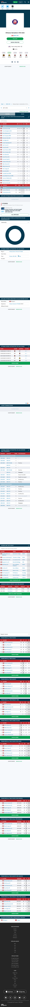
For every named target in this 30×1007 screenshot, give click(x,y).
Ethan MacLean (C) (6, 133)
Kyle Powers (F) (5, 564)
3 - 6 (26, 360)
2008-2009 (3, 505)
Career (15, 986)
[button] (15, 38)
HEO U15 (16, 35)
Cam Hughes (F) (7, 711)
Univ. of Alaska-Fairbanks (16, 565)
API (15, 981)
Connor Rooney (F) (7, 890)
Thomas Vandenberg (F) (7, 557)
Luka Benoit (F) (5, 570)
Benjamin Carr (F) (5, 562)
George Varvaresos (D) (8, 707)
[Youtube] (19, 997)
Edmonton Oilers (15, 961)
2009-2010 (3, 503)
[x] (15, 62)
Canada (15, 930)
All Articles (15, 214)
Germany (15, 935)
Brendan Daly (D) (6, 159)
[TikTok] (24, 997)
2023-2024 (3, 463)
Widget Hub (15, 972)
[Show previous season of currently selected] (1, 108)
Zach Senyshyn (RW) (7, 135)
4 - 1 (26, 351)
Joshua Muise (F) (7, 644)
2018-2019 (3, 479)
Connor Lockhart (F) (8, 642)
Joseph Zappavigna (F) (7, 142)
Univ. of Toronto (16, 575)
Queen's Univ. (15, 570)
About (15, 974)
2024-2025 (3, 460)
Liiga (15, 950)
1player (18, 920)
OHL (23, 562)
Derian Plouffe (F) (7, 652)
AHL (15, 948)
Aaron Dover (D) (7, 704)
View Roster (10, 588)
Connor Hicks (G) (6, 190)
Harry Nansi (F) (7, 693)
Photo (15, 979)
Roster (7, 114)
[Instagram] (15, 997)
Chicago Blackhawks (15, 958)
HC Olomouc (15, 572)
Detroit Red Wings (15, 960)
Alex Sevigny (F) (6, 168)
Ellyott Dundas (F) (7, 714)
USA (15, 932)
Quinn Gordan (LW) (6, 152)
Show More (15, 363)
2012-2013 (3, 496)
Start (2, 104)
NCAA (23, 553)
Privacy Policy (15, 978)
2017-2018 (3, 481)
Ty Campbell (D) (5, 577)
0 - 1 (26, 353)
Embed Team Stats (23, 111)
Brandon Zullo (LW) (6, 138)
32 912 (16, 49)
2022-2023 (3, 467)
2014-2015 (3, 491)
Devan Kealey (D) (6, 180)
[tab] (7, 114)
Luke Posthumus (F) (6, 559)
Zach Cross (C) (5, 145)
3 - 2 (26, 355)
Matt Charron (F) (6, 164)
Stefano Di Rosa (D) (6, 161)
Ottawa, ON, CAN (12, 256)
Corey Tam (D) (5, 147)
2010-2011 (3, 500)
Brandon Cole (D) (7, 709)
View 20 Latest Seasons (15, 593)
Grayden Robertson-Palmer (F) (6, 554)
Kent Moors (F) (5, 575)
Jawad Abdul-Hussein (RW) (8, 175)
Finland (15, 934)
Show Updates (15, 42)
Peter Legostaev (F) (8, 755)
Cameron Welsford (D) (7, 178)
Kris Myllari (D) (5, 140)
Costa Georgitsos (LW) (7, 131)
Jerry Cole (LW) (5, 171)
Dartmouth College (17, 553)
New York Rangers (15, 963)
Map (20, 256)
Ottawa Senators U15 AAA (14, 303)
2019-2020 (3, 477)
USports (24, 570)
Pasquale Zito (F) (7, 732)
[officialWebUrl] (12, 62)
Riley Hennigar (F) (7, 649)
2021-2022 (3, 470)
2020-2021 (3, 474)
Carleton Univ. (16, 577)
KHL (15, 945)
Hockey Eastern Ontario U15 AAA (16, 251)
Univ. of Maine (16, 568)
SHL (15, 947)
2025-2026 (3, 458)
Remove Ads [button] (22, 66)
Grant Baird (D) (6, 154)
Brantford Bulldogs (16, 562)
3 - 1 (26, 358)
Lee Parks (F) (4, 568)
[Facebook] (6, 997)
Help (15, 976)
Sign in (20, 2)
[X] (10, 997)
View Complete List (15, 580)
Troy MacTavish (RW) (7, 173)
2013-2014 (3, 493)
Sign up (15, 2)
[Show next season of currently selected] (29, 108)
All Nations (15, 937)
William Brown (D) (6, 166)
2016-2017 (3, 486)
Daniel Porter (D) (6, 156)
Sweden (15, 929)
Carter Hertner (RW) (7, 149)
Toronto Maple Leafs (15, 966)
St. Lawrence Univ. (16, 559)
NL (15, 952)
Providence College (16, 557)
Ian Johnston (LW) (6, 128)
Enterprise (15, 985)
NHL (15, 943)
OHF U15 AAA (9, 463)
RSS (15, 983)
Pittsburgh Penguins (15, 965)
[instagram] (18, 62)
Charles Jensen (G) (6, 192)
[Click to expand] (28, 116)
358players (5, 920)
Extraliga (24, 572)
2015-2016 (3, 489)
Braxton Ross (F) (7, 748)
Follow (15, 38)
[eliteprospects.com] (3, 2)
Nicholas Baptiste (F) (8, 686)
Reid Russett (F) (7, 688)
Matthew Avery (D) (6, 182)
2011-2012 (3, 498)
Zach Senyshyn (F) (5, 572)
